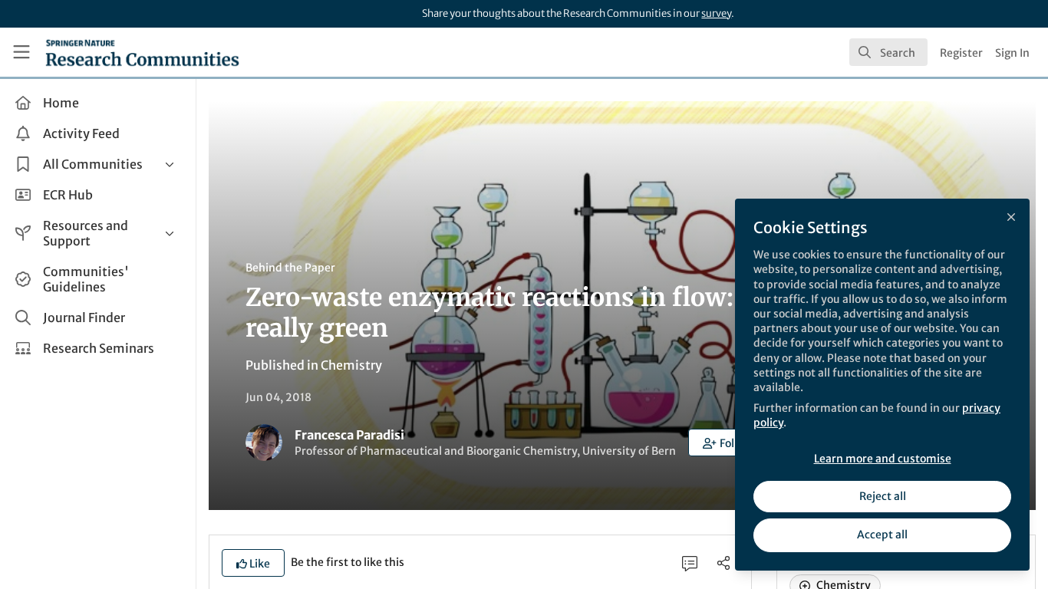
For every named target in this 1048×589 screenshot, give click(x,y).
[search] (888, 52)
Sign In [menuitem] (1012, 53)
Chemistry (351, 365)
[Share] (723, 563)
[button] (727, 442)
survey (716, 13)
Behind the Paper (290, 268)
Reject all (882, 496)
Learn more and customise (882, 459)
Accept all (882, 534)
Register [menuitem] (961, 53)
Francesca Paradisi (349, 435)
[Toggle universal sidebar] (21, 52)
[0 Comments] (689, 563)
